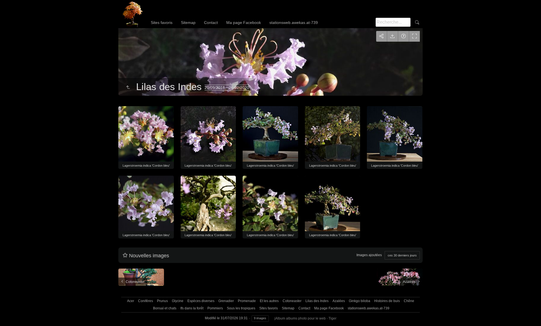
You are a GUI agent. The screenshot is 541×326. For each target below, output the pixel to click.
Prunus (162, 301)
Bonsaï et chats (164, 308)
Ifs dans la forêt (191, 308)
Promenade (247, 301)
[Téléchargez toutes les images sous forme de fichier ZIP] (392, 36)
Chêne (409, 301)
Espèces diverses (200, 301)
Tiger (332, 318)
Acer (130, 301)
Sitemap (188, 22)
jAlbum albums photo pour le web (300, 318)
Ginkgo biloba (359, 301)
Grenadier (226, 301)
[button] (11, 314)
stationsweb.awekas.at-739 (293, 22)
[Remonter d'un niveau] (128, 87)
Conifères (145, 301)
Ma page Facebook (243, 22)
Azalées (338, 301)
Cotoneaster (292, 301)
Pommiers (215, 308)
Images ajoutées (369, 255)
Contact (211, 22)
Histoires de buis (387, 301)
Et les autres (269, 301)
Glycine (177, 301)
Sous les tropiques (241, 308)
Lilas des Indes (317, 301)
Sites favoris (161, 22)
